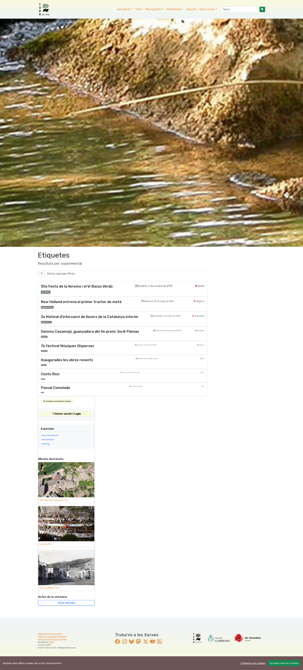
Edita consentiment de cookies (52, 639)
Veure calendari (66, 602)
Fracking (46, 444)
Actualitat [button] (123, 9)
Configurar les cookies (253, 663)
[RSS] (159, 642)
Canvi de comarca (50, 435)
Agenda (191, 9)
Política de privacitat (47, 636)
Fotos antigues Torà (49, 588)
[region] (151, 663)
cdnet (51, 642)
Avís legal (62, 636)
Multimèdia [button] (174, 9)
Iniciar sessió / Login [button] (67, 413)
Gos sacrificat (48, 439)
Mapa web (42, 634)
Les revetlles (46, 544)
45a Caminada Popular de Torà (54, 500)
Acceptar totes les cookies (284, 663)
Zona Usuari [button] (207, 9)
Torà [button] (138, 9)
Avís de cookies (55, 634)
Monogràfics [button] (154, 9)
